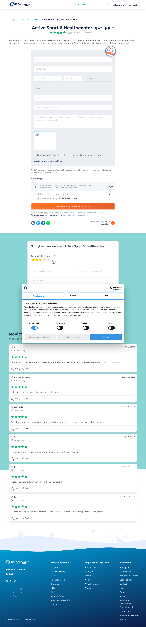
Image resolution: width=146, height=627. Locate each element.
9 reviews (76, 33)
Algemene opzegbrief (15, 569)
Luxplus (54, 568)
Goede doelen (91, 568)
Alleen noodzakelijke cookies (40, 337)
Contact (133, 5)
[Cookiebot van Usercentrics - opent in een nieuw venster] (112, 288)
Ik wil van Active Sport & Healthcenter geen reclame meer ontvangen (69, 155)
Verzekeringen (92, 584)
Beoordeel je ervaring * (43, 256)
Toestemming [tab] (38, 296)
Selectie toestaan (73, 337)
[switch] (60, 328)
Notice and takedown (129, 615)
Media (88, 576)
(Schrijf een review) (88, 33)
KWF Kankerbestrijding (61, 600)
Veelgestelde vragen (129, 576)
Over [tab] (107, 296)
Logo (122, 588)
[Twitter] (38, 223)
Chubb (54, 604)
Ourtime (55, 584)
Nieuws (123, 596)
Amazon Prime (58, 596)
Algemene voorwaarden (126, 601)
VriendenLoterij (58, 580)
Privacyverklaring (38, 215)
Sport (36, 20)
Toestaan (106, 337)
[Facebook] (33, 223)
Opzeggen (13, 20)
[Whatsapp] (48, 223)
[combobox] (90, 4)
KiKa (53, 592)
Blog (122, 592)
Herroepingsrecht (128, 611)
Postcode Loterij (58, 572)
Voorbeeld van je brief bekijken (48, 161)
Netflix (54, 576)
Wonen (88, 588)
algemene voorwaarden (66, 199)
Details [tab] (73, 296)
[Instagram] (15, 581)
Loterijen (89, 572)
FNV (53, 588)
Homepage (125, 568)
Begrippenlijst (126, 580)
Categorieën (118, 5)
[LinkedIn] (43, 223)
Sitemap (123, 619)
